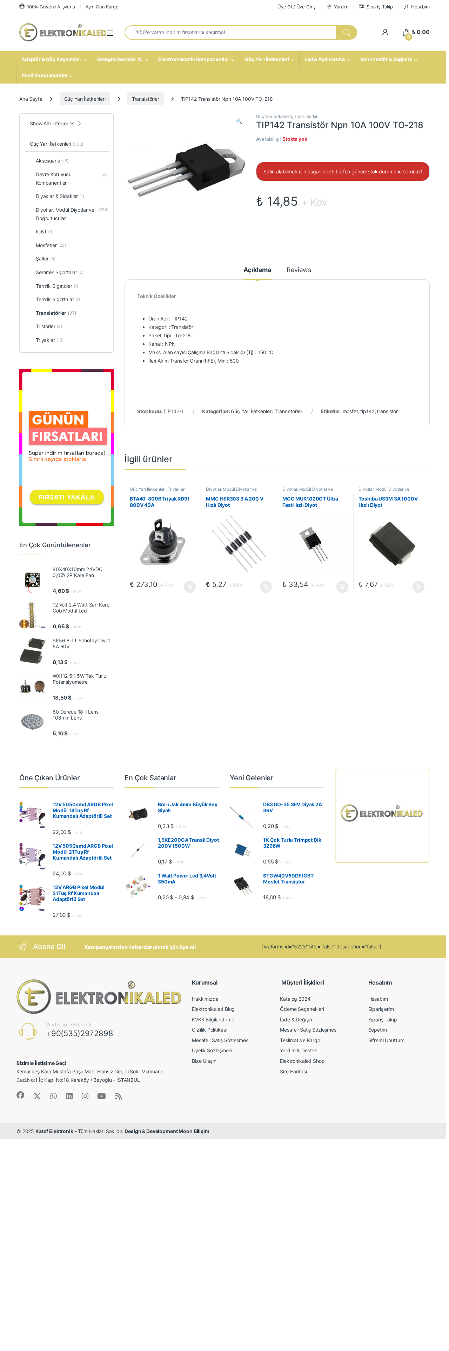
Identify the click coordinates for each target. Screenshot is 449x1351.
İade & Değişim (297, 1019)
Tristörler (49, 326)
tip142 (367, 411)
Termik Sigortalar (58, 299)
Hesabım (420, 6)
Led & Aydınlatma (324, 59)
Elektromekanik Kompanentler (193, 59)
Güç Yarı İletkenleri (267, 59)
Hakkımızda (205, 999)
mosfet (350, 411)
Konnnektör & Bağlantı (386, 59)
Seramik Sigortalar (59, 272)
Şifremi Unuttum (386, 1040)
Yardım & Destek (298, 1050)
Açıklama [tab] (257, 270)
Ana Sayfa (30, 99)
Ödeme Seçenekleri (302, 1009)
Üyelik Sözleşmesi (212, 1050)
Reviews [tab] (299, 270)
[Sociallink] (20, 1095)
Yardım (341, 6)
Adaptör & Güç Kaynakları (51, 59)
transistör (387, 411)
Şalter (45, 258)
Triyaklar (176, 489)
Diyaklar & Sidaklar (60, 196)
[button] (239, 121)
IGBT (45, 231)
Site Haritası (293, 1071)
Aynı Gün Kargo (102, 6)
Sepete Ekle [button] (187, 587)
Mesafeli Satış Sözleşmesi (220, 1040)
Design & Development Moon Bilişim (167, 1131)
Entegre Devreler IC (120, 59)
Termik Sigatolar (57, 286)
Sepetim (377, 1030)
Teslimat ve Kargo (300, 1040)
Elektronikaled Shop (302, 1061)
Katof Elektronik (54, 1131)
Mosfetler (51, 245)
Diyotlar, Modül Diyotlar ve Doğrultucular (231, 491)
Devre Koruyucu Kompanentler (72, 178)
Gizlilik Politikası (209, 1030)
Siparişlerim (381, 1009)
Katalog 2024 (295, 999)
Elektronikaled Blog (213, 1009)
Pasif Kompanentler (45, 75)
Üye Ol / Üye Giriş (296, 6)
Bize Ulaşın (204, 1061)
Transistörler (145, 99)
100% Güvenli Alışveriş (51, 6)
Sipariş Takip (380, 6)
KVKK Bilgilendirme (213, 1019)
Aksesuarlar (52, 161)
